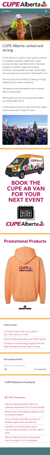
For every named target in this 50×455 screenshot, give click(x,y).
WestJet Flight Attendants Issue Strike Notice (25, 339)
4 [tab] (21, 37)
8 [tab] (33, 37)
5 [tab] (24, 37)
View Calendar (39, 369)
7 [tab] (30, 37)
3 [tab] (18, 37)
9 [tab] (36, 37)
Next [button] (47, 27)
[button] (6, 369)
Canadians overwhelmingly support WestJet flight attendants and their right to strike (24, 429)
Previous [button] (2, 27)
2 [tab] (15, 37)
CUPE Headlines (16, 397)
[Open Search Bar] (46, 11)
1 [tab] (12, 37)
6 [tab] (27, 37)
